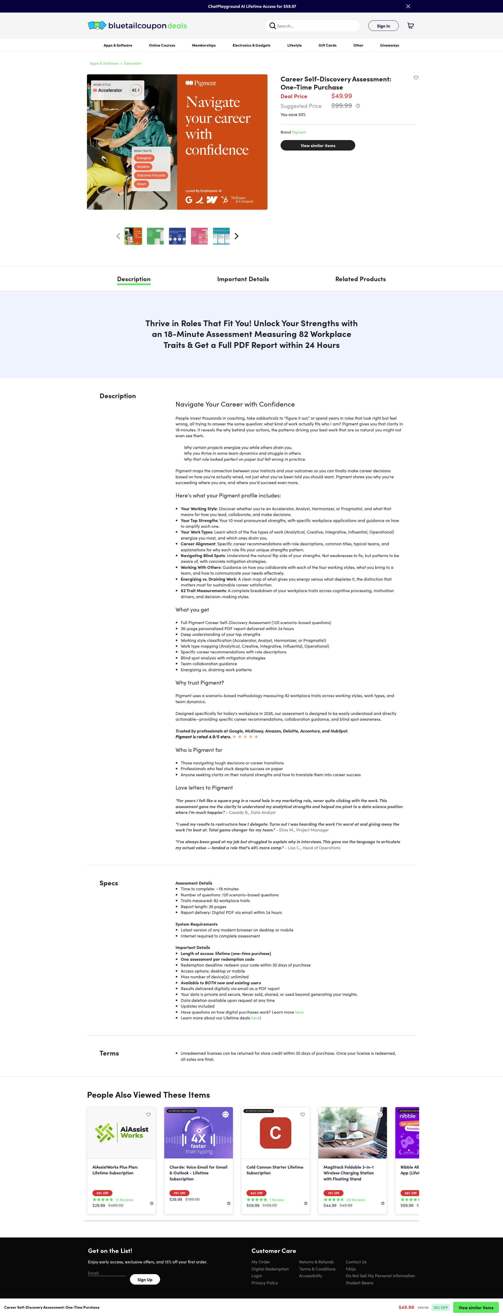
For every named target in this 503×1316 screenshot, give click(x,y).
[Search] (272, 25)
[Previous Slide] (118, 236)
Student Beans (359, 1282)
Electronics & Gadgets (252, 45)
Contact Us (356, 1261)
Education (132, 63)
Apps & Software (118, 45)
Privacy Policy (265, 1282)
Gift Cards (328, 45)
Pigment (299, 132)
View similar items (318, 145)
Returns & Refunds (316, 1261)
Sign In (383, 26)
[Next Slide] (236, 236)
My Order (261, 1261)
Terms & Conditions (317, 1268)
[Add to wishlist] (416, 77)
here (299, 1012)
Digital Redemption (270, 1268)
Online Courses (162, 45)
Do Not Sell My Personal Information (380, 1275)
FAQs (351, 1268)
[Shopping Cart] (410, 25)
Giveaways (389, 45)
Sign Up (145, 1279)
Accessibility (310, 1275)
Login (257, 1275)
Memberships (204, 45)
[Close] (408, 6)
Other (358, 45)
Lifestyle (294, 45)
